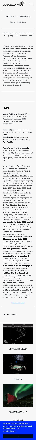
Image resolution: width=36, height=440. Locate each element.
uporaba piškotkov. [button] (9, 431)
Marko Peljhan (18, 22)
